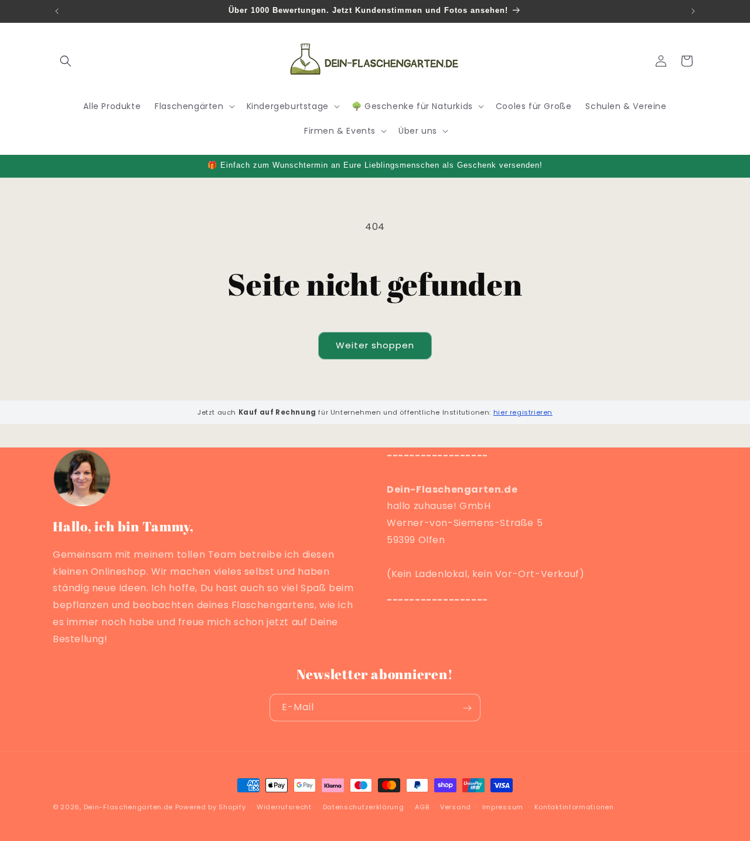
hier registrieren (523, 412)
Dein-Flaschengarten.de (128, 807)
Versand (455, 806)
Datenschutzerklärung (363, 806)
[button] (66, 61)
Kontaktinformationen (574, 806)
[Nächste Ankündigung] (693, 11)
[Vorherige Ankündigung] (57, 11)
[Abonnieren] (467, 708)
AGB (422, 806)
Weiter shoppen (375, 345)
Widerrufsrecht (284, 806)
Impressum (502, 806)
